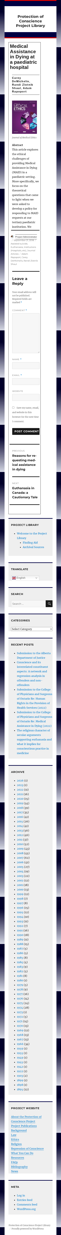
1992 (20, 925)
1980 (20, 980)
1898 (20, 1084)
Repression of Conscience (27, 1148)
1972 (20, 1016)
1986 (20, 953)
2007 (20, 857)
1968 (20, 1034)
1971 (19, 1021)
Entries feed (24, 1200)
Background (19, 1130)
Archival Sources (33, 547)
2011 (19, 839)
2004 (20, 871)
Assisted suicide (19, 243)
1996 (20, 907)
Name (17, 359)
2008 (20, 853)
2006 (20, 862)
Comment (19, 310)
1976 (20, 998)
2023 (20, 785)
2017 (20, 812)
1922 (20, 1071)
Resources (17, 1157)
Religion (16, 1144)
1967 (20, 1039)
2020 (20, 798)
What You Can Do (22, 1153)
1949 (20, 1057)
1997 (20, 903)
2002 (20, 880)
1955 (20, 1053)
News (14, 1171)
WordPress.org (26, 1209)
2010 (20, 844)
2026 (20, 780)
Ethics (15, 1139)
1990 (20, 935)
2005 (20, 866)
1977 (20, 994)
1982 (20, 971)
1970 (20, 1025)
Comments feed (27, 1204)
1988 (20, 944)
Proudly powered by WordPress (28, 1228)
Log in (21, 1195)
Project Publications (24, 1125)
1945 (20, 1062)
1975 (20, 1003)
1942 (20, 1066)
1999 (20, 894)
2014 (20, 826)
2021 (20, 794)
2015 (20, 821)
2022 (20, 789)
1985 (20, 957)
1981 (20, 975)
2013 (20, 830)
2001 (20, 885)
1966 (20, 1044)
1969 (20, 1030)
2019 (20, 803)
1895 (20, 1089)
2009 (20, 848)
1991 (20, 930)
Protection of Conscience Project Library (30, 21)
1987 (20, 948)
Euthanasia (17, 247)
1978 (20, 989)
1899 (20, 1080)
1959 (20, 1048)
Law (13, 1135)
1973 (20, 1012)
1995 (20, 912)
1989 (20, 939)
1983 (20, 966)
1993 (20, 921)
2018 (20, 807)
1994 (20, 916)
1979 (20, 985)
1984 (20, 962)
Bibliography (19, 1166)
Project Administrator (26, 237)
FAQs (14, 1162)
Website (17, 391)
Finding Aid (30, 542)
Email (17, 375)
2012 (20, 835)
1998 (20, 898)
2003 (20, 876)
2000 (20, 889)
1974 (20, 1007)
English (20, 577)
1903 (20, 1075)
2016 (20, 816)
